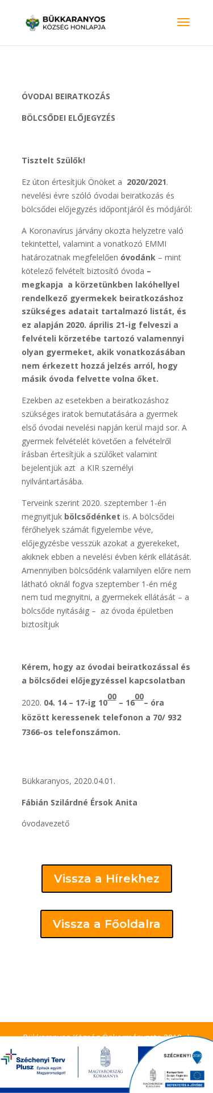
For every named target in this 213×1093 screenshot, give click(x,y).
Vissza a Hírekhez (107, 878)
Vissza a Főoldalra (107, 924)
